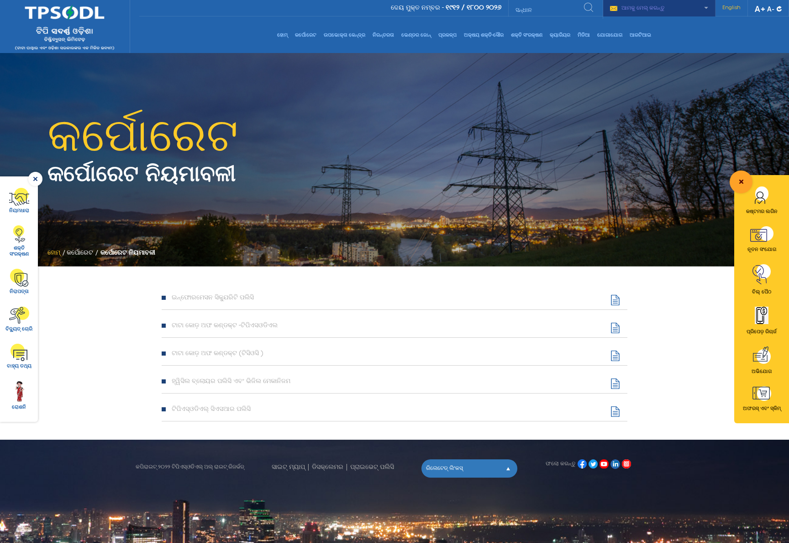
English (731, 8)
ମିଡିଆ (584, 35)
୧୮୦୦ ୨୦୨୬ (484, 8)
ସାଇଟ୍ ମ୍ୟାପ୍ (288, 467)
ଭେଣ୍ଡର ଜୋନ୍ (416, 35)
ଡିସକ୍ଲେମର (327, 467)
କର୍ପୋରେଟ (305, 35)
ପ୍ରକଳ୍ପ (447, 35)
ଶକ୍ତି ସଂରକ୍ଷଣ (526, 35)
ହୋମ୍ (282, 35)
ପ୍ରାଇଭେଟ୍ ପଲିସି (372, 467)
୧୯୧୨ (452, 8)
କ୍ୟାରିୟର (560, 35)
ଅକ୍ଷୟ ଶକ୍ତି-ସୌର (484, 35)
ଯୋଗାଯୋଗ (609, 35)
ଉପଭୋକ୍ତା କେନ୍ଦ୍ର (344, 35)
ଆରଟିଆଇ (640, 35)
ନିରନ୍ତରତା (383, 35)
